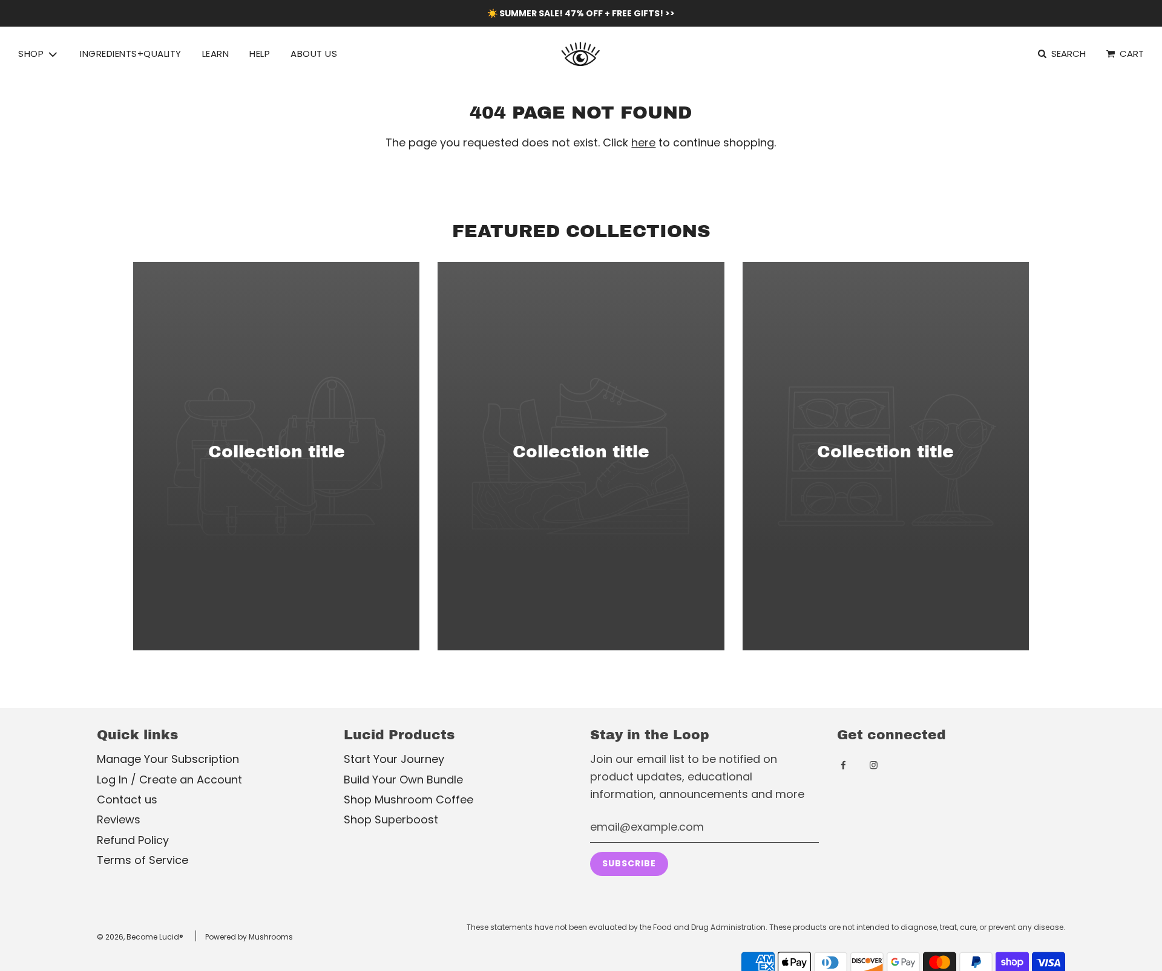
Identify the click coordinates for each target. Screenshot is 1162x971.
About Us (313, 53)
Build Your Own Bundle (403, 779)
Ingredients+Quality (131, 53)
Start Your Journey (394, 759)
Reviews (118, 819)
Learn (215, 53)
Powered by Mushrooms (249, 937)
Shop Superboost (391, 819)
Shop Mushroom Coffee (408, 799)
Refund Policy (133, 840)
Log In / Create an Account (169, 779)
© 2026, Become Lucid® (140, 937)
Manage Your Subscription (168, 759)
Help (259, 53)
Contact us (127, 799)
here (643, 142)
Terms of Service (142, 860)
